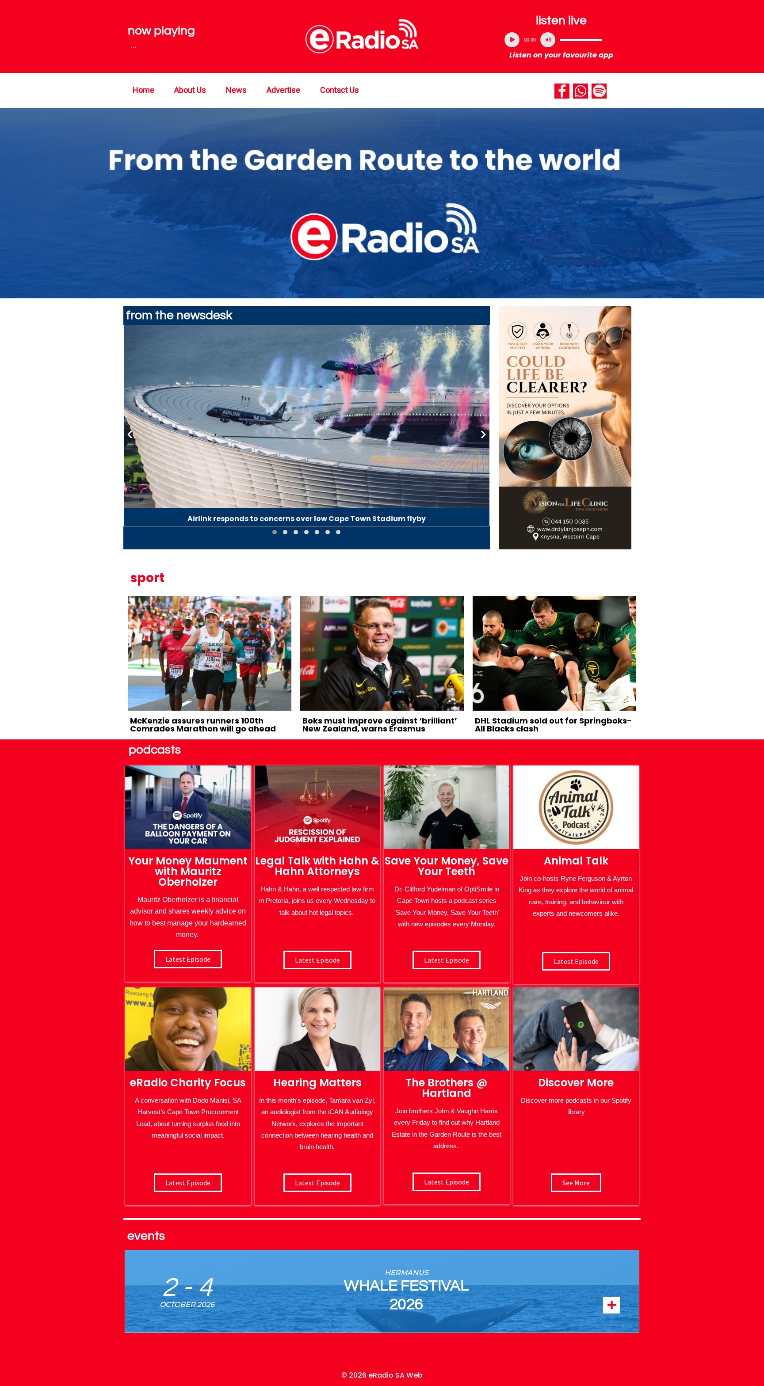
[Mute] (547, 39)
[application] (561, 39)
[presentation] (130, 433)
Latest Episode (446, 960)
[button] (274, 532)
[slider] (581, 39)
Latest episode (187, 959)
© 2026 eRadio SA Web (382, 1375)
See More (576, 1182)
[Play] (512, 39)
